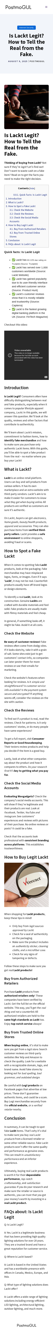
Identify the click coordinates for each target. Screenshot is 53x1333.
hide (32, 188)
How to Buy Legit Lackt (19, 225)
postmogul (37, 61)
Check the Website (21, 210)
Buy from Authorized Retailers (28, 229)
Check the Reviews (22, 213)
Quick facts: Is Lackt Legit (30, 194)
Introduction (13, 198)
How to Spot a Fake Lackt (20, 206)
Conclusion (13, 240)
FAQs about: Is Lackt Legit (21, 244)
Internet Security (26, 27)
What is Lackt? (14, 202)
